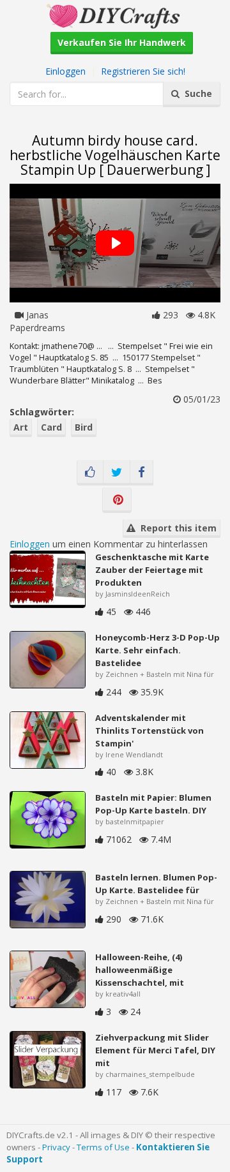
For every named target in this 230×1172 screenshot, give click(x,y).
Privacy (56, 1147)
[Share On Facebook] (141, 473)
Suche (196, 93)
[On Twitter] (116, 473)
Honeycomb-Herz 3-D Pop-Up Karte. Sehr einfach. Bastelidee (157, 650)
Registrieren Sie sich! (143, 71)
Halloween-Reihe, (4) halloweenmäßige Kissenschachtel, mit (139, 969)
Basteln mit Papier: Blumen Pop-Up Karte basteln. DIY (153, 804)
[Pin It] (117, 500)
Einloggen (65, 71)
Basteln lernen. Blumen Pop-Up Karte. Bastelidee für (156, 884)
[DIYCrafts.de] (115, 15)
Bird (84, 427)
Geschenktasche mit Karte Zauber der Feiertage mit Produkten (152, 569)
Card (51, 427)
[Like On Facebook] (90, 473)
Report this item (176, 528)
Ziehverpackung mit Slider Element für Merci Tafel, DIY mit (155, 1050)
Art (20, 427)
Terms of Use (103, 1147)
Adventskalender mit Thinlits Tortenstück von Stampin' (149, 730)
